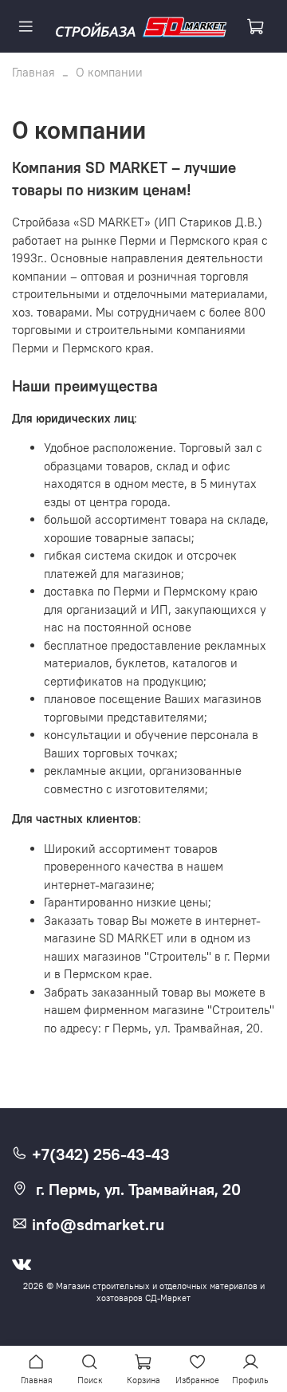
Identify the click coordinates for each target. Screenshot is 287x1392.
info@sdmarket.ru (96, 1224)
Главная (33, 72)
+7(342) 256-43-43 (99, 1154)
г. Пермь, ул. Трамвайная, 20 (138, 1189)
